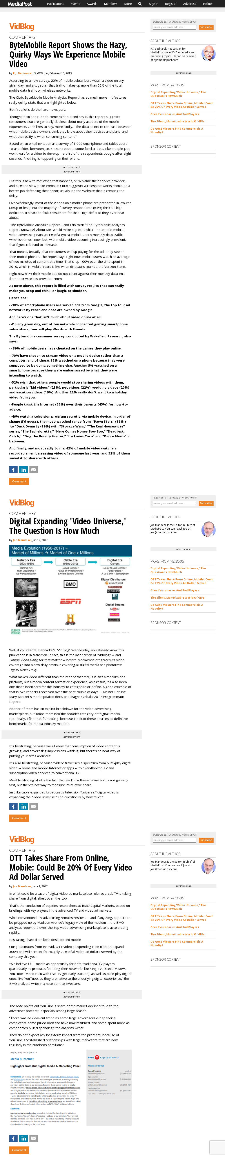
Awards (92, 4)
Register (171, 4)
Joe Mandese (22, 540)
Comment (19, 481)
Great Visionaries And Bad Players (175, 114)
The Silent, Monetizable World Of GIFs (177, 121)
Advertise (189, 4)
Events (75, 4)
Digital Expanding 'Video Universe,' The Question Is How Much (178, 94)
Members (111, 4)
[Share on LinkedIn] (23, 469)
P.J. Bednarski (22, 73)
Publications (55, 4)
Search (140, 3)
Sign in (153, 4)
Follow (207, 4)
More (128, 4)
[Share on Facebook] (13, 469)
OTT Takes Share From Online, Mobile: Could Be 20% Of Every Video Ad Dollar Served (182, 105)
